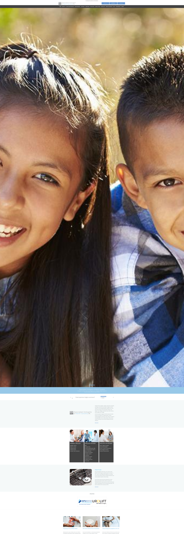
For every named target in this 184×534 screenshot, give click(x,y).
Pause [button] (72, 398)
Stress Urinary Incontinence (105, 448)
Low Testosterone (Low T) (90, 449)
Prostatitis (87, 455)
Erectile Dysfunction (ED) (90, 448)
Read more (96, 422)
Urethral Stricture (88, 459)
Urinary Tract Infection (75, 451)
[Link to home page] (65, 3)
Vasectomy (87, 460)
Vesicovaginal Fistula (104, 449)
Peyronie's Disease (89, 452)
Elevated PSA (87, 446)
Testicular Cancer (88, 456)
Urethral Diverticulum (104, 451)
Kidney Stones (73, 448)
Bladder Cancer (73, 445)
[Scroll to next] (113, 398)
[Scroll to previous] (71, 398)
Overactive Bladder (104, 446)
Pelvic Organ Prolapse (104, 445)
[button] (113, 3)
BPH (86, 445)
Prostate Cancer (88, 453)
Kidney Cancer (73, 449)
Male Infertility (88, 451)
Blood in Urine (73, 446)
